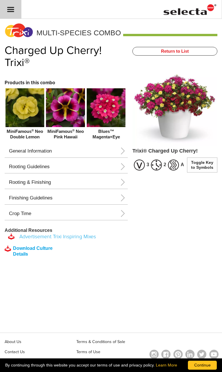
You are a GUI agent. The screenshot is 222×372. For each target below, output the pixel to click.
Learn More (166, 365)
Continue (202, 365)
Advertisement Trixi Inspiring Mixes (56, 237)
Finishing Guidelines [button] (31, 198)
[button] (10, 9)
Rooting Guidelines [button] (29, 166)
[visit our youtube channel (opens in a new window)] (214, 354)
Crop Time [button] (20, 213)
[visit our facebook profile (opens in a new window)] (166, 354)
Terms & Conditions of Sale (100, 341)
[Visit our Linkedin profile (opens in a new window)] (190, 354)
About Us (13, 341)
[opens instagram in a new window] (154, 354)
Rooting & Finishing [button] (30, 182)
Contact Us (15, 351)
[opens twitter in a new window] (202, 354)
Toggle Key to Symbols (202, 165)
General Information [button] (30, 151)
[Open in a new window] (178, 354)
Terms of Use (88, 351)
